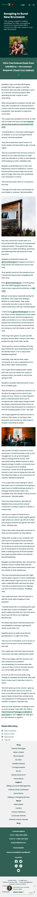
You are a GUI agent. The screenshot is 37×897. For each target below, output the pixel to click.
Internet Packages (18, 748)
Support (18, 782)
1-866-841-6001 (22, 839)
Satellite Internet (18, 763)
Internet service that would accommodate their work (18, 124)
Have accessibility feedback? (18, 852)
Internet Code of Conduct (17, 884)
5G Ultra (18, 760)
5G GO (18, 771)
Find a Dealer (18, 848)
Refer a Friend (18, 752)
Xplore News (18, 804)
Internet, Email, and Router (18, 790)
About (18, 801)
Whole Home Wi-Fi (18, 775)
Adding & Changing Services (19, 797)
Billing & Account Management (18, 786)
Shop (19, 745)
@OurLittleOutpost (9, 262)
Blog (18, 823)
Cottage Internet (18, 767)
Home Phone (18, 779)
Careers (18, 808)
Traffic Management (25, 882)
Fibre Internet (18, 756)
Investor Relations (18, 812)
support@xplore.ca (18, 842)
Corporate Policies (18, 816)
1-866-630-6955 (21, 835)
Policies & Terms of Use (10, 882)
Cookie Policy (23, 880)
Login (23, 5)
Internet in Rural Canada (18, 819)
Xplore (19, 715)
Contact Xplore (18, 831)
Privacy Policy (12, 880)
